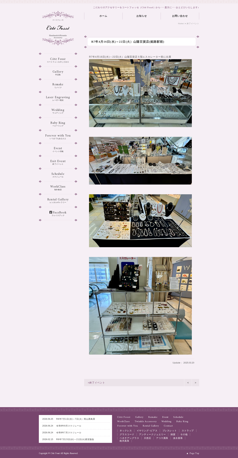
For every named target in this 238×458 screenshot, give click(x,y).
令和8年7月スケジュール (61, 432)
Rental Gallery (151, 426)
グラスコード (127, 434)
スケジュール (58, 174)
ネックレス (126, 430)
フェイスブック (59, 213)
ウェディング (58, 110)
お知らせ (141, 16)
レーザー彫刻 (58, 98)
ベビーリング (58, 123)
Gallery (139, 417)
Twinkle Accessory (146, 421)
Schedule (178, 417)
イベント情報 (58, 149)
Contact (168, 426)
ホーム (103, 16)
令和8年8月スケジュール (61, 426)
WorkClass (123, 421)
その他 (184, 434)
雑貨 (173, 434)
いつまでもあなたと (58, 136)
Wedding (167, 421)
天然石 (147, 438)
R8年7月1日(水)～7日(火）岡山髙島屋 (68, 419)
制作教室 (58, 187)
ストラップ (188, 430)
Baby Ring (182, 421)
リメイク (57, 85)
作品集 (58, 72)
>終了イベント (96, 382)
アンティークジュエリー (152, 434)
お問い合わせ (180, 16)
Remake (152, 417)
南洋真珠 (124, 441)
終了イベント (193, 23)
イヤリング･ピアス (147, 430)
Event (165, 417)
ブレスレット (169, 430)
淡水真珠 (178, 438)
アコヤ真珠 (162, 438)
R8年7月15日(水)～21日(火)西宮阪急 (68, 439)
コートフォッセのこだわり (58, 59)
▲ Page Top (192, 453)
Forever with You (127, 426)
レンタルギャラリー (58, 200)
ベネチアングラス (129, 438)
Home (181, 23)
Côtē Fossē (123, 417)
